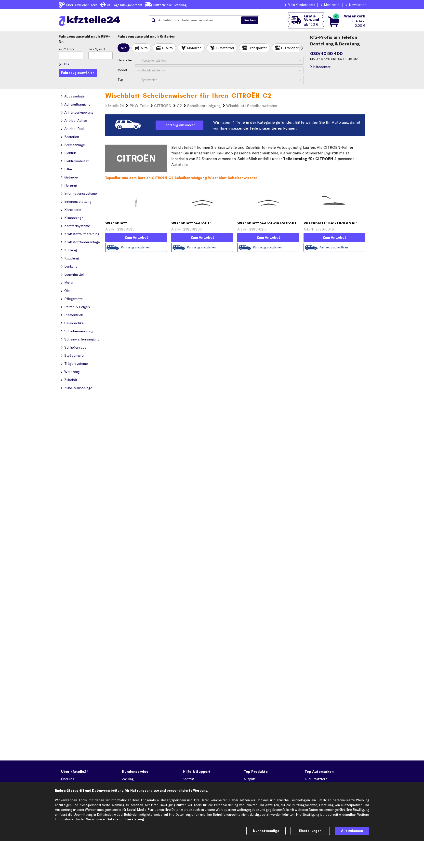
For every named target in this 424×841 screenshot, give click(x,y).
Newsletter (357, 5)
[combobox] (197, 20)
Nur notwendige (266, 831)
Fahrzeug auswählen (179, 125)
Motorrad (194, 48)
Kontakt (188, 779)
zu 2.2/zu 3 (96, 49)
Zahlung (127, 779)
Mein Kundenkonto (301, 5)
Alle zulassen (352, 831)
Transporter (257, 48)
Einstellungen (310, 831)
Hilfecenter (322, 67)
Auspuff (249, 779)
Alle (123, 48)
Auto (144, 48)
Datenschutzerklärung (125, 819)
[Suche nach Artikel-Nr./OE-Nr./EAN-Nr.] (249, 20)
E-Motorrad (225, 48)
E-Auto (167, 48)
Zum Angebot (136, 237)
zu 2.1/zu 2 (66, 49)
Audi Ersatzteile (316, 779)
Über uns (67, 779)
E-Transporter (292, 48)
